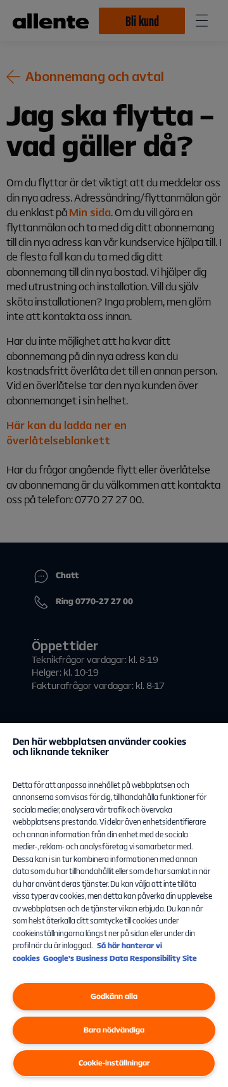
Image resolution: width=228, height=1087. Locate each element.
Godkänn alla (114, 996)
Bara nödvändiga (114, 1029)
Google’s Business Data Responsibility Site (120, 958)
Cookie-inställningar (114, 1062)
